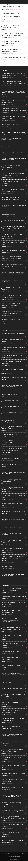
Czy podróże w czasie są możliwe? (12, 811)
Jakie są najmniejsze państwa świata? (13, 146)
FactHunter (3, 408)
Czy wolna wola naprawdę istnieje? (13, 596)
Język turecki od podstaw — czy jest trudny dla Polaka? (13, 58)
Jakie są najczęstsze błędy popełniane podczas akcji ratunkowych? (10, 620)
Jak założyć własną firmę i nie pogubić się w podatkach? (11, 50)
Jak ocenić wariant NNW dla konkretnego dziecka (10, 26)
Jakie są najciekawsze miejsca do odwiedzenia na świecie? (12, 750)
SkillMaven (3, 570)
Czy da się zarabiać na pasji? (10, 651)
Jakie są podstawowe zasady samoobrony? (10, 658)
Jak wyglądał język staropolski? (12, 355)
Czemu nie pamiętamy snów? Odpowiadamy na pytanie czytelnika (13, 109)
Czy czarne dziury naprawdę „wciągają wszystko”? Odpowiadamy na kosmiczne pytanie (13, 83)
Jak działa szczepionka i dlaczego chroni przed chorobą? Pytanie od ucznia (13, 92)
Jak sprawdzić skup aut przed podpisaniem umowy (11, 42)
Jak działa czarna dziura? (10, 458)
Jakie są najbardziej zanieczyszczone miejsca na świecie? (13, 159)
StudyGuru (3, 268)
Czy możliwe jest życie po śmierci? (12, 334)
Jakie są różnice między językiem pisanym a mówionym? (12, 265)
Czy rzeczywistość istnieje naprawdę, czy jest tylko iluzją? (12, 644)
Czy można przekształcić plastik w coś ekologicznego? (13, 214)
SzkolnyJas (3, 21)
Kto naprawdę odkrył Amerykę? (12, 152)
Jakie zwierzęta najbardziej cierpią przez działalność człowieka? (13, 228)
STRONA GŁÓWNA (15, 9)
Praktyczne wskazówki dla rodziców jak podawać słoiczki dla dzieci (13, 18)
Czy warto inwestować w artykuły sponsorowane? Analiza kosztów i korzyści (13, 854)
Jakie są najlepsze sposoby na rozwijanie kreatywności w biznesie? (13, 674)
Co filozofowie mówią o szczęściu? (13, 773)
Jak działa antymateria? (9, 435)
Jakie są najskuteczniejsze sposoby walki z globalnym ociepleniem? (13, 273)
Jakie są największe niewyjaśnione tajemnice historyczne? (12, 190)
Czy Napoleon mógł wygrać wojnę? (13, 132)
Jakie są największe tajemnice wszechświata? (11, 139)
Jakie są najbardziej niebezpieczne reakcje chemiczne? (12, 427)
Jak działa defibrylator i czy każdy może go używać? (13, 575)
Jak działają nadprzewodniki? (11, 527)
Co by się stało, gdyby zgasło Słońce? (13, 689)
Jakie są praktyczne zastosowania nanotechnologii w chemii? (12, 629)
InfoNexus (3, 169)
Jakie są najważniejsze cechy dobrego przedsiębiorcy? (11, 304)
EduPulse (3, 96)
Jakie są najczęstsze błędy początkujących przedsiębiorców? (13, 817)
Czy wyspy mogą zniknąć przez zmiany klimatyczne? (11, 386)
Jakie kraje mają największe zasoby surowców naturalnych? (13, 198)
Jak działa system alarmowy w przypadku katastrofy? (11, 167)
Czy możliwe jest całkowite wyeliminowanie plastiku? (10, 711)
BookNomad (4, 37)
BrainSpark (3, 177)
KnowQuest (3, 698)
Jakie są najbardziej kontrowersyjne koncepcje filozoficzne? (13, 174)
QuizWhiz (3, 104)
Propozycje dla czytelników (14, 856)
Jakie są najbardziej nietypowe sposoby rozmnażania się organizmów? (11, 450)
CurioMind (3, 381)
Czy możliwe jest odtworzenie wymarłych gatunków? (11, 312)
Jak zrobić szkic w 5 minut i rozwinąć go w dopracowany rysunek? (14, 34)
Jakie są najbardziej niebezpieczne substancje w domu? (12, 735)
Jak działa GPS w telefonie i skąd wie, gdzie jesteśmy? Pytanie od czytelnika (13, 74)
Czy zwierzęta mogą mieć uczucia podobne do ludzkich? (12, 394)
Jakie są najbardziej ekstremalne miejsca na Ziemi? (12, 841)
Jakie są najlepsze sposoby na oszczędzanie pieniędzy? (11, 589)
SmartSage (3, 112)
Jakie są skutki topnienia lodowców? (13, 250)
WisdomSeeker (4, 120)
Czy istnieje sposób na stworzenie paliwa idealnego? (12, 719)
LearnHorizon (4, 77)
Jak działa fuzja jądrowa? (10, 407)
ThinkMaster (4, 141)
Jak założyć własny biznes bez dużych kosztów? (11, 235)
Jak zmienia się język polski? (10, 401)
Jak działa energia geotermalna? (12, 221)
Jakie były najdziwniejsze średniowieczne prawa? (9, 567)
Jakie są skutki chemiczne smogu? (12, 413)
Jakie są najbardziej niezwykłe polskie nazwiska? (11, 296)
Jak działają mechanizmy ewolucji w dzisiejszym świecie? (13, 611)
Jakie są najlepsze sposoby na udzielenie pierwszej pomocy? (11, 257)
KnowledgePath (4, 216)
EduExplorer (3, 87)
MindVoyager (4, 148)
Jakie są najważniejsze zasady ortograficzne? (11, 441)
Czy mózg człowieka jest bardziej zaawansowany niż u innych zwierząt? (12, 558)
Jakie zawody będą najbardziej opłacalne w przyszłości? (11, 796)
